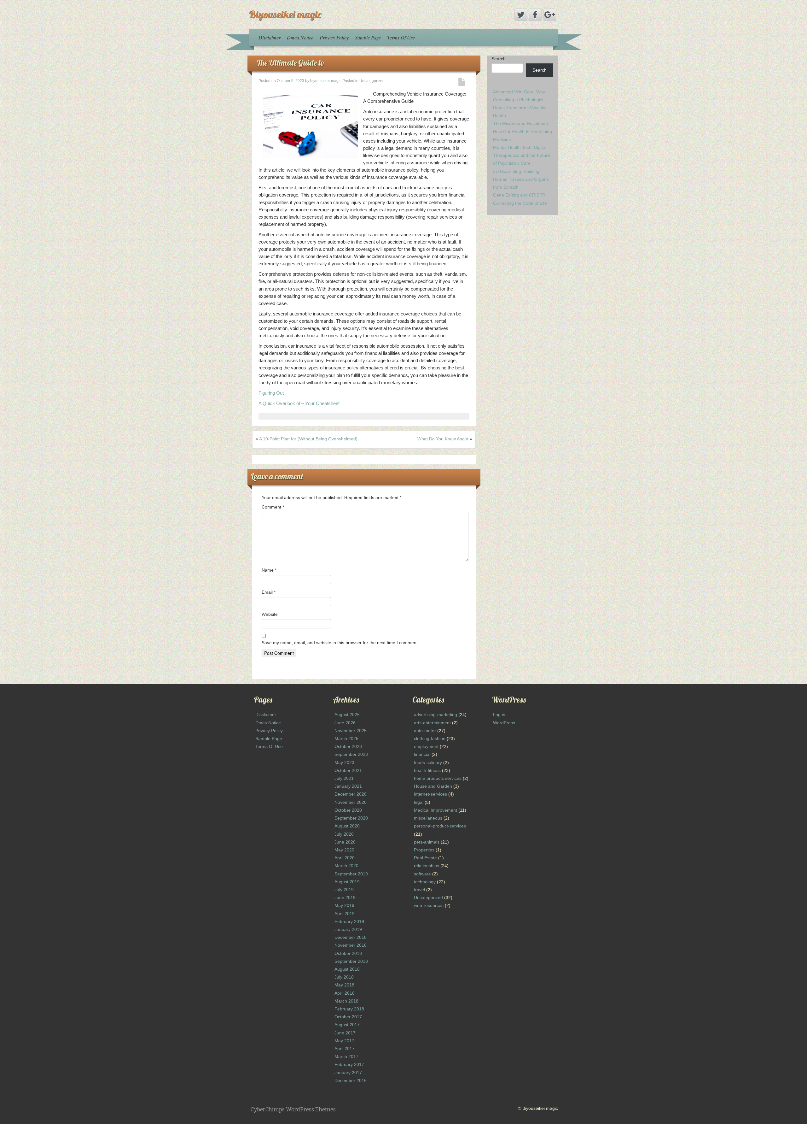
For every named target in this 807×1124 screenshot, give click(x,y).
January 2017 (348, 1072)
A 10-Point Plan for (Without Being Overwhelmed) (308, 438)
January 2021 (348, 786)
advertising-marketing (435, 714)
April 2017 (344, 1048)
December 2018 (350, 937)
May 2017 (344, 1040)
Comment (273, 506)
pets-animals (426, 841)
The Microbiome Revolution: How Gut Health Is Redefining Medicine (522, 131)
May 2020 (344, 849)
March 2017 (346, 1056)
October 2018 (348, 953)
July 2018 (344, 977)
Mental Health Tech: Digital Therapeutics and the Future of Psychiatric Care (521, 155)
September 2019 (351, 873)
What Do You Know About (442, 438)
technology (425, 881)
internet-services (430, 794)
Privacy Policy (334, 37)
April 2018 (344, 993)
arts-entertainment (432, 722)
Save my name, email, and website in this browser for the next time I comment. (340, 642)
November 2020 (350, 802)
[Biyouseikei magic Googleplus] (549, 15)
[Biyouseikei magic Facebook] (535, 15)
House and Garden (433, 786)
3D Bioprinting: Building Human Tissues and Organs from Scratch (521, 179)
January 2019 (348, 929)
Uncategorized (428, 897)
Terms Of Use (401, 37)
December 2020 (350, 794)
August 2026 (347, 714)
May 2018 (344, 984)
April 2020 (344, 857)
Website (270, 614)
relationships (426, 865)
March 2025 (346, 738)
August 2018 (347, 969)
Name (269, 570)
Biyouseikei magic (285, 14)
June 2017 (345, 1032)
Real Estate (425, 857)
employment (426, 746)
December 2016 (350, 1080)
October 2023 (348, 746)
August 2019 (347, 881)
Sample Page (368, 37)
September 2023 (351, 754)
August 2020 (347, 825)
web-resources (429, 905)
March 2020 (346, 865)
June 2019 (345, 897)
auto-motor (425, 730)
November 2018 (350, 945)
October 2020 (348, 810)
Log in (499, 714)
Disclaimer (269, 37)
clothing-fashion (429, 738)
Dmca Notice (300, 37)
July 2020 (344, 834)
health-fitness (427, 770)
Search (498, 58)
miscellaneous (428, 818)
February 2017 (349, 1064)
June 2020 (345, 841)
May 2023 (344, 762)
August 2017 (347, 1024)
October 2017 (348, 1016)
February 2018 (349, 1008)
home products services (438, 778)
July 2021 (344, 778)
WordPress (504, 722)
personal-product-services (440, 825)
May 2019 (344, 905)
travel (419, 889)
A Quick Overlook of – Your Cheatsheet (299, 403)
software (422, 873)
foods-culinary (428, 762)
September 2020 (351, 818)
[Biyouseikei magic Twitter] (520, 15)
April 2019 (344, 913)
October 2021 (348, 770)
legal (418, 802)
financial (422, 754)
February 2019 (349, 921)
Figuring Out (271, 393)
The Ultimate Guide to (290, 63)
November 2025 (350, 730)
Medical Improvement (435, 810)
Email (269, 592)
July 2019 (344, 889)
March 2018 (346, 1000)
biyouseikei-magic (325, 81)
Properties (424, 849)
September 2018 (351, 961)
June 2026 (345, 722)
